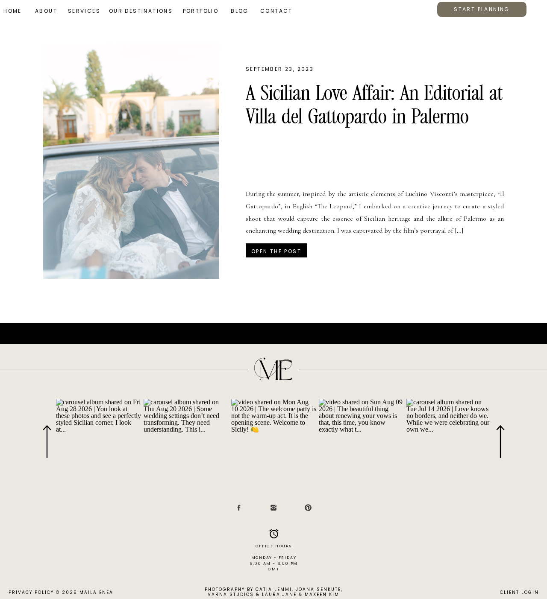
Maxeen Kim (322, 594)
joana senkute (318, 589)
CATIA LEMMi (274, 589)
